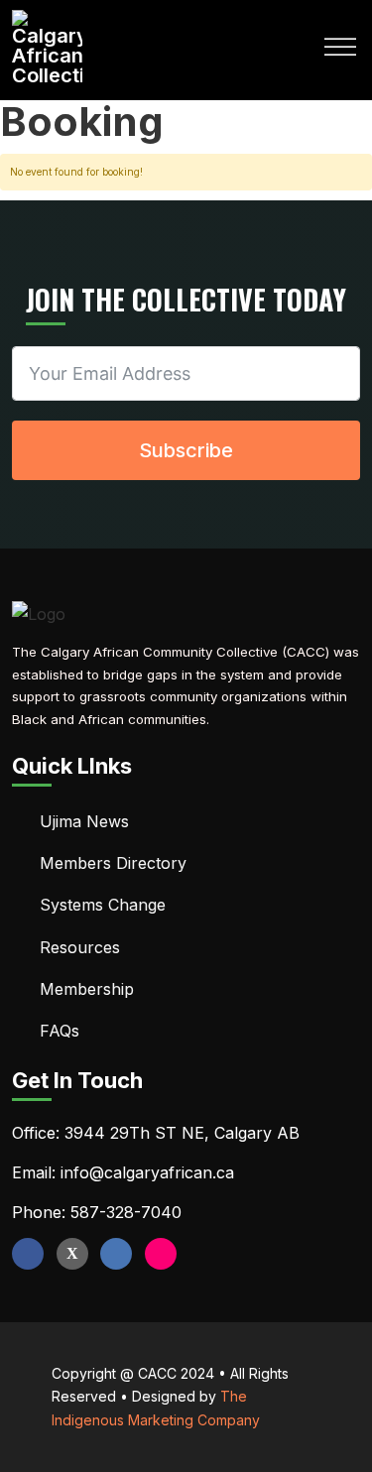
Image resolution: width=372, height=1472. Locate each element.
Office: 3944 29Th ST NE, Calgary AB (156, 1133)
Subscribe (186, 450)
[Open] (340, 47)
